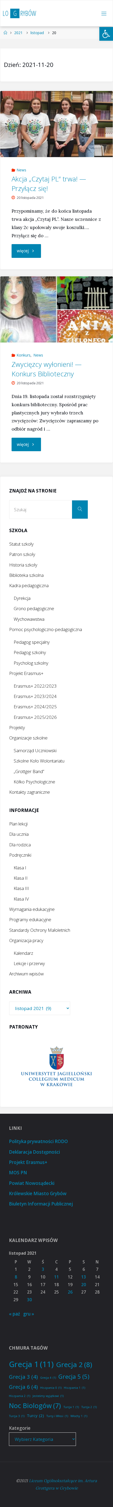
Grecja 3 (23, 1376)
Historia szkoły (23, 565)
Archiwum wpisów (26, 974)
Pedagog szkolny (30, 652)
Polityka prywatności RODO (38, 1141)
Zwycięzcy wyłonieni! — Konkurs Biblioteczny (47, 369)
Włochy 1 (78, 1416)
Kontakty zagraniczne (29, 792)
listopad (37, 32)
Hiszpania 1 (74, 1388)
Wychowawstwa (29, 619)
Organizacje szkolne (28, 738)
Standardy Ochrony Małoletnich (39, 930)
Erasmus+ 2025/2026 (35, 717)
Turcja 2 (89, 1407)
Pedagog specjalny (32, 642)
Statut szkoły (21, 544)
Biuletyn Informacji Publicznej (41, 1204)
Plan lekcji (18, 824)
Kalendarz (23, 953)
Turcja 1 (71, 1407)
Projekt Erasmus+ (26, 673)
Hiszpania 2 (19, 1396)
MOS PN (18, 1173)
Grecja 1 (31, 1364)
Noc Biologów (35, 1405)
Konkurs (23, 355)
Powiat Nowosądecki (31, 1183)
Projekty (17, 727)
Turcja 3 (16, 1416)
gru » (28, 1314)
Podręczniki (20, 855)
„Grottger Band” (29, 771)
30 (29, 1300)
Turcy (35, 1415)
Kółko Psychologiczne (34, 782)
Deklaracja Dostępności (34, 1152)
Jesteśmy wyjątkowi (48, 1396)
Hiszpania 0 (50, 1388)
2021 (18, 32)
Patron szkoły (22, 554)
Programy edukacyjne (30, 919)
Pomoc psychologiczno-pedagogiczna (45, 629)
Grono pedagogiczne (34, 608)
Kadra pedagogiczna (29, 585)
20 (83, 1284)
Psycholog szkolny (31, 663)
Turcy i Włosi (57, 1416)
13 (83, 1277)
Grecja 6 (23, 1386)
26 (70, 1292)
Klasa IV (21, 899)
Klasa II (21, 878)
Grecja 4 (48, 1378)
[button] (106, 34)
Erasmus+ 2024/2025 (35, 707)
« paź (14, 1314)
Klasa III (21, 888)
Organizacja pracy (26, 940)
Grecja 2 (74, 1364)
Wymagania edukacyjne (32, 909)
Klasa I (20, 868)
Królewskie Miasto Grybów (37, 1193)
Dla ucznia (19, 834)
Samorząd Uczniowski (35, 750)
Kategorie (19, 1428)
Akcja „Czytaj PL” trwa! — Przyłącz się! (49, 183)
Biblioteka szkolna (26, 575)
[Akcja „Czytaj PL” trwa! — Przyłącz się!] (56, 124)
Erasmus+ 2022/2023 (35, 686)
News (21, 169)
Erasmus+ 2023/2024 (35, 696)
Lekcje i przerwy (29, 963)
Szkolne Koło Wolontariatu (39, 761)
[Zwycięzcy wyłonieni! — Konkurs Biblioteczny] (56, 309)
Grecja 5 (73, 1376)
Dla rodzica (20, 845)
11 (56, 1277)
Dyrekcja (22, 598)
